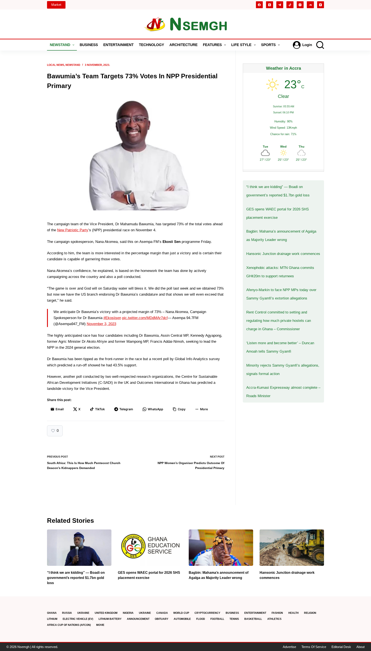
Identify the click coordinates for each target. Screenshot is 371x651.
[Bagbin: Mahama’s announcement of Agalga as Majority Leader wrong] (221, 547)
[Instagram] (300, 4)
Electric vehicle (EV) (78, 618)
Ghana (52, 612)
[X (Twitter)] (269, 4)
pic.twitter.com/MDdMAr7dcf (145, 318)
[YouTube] (320, 4)
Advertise (289, 647)
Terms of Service (313, 647)
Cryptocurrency (207, 612)
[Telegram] (279, 4)
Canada (162, 612)
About (360, 647)
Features (212, 45)
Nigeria (128, 612)
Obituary (161, 618)
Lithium (52, 618)
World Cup (181, 612)
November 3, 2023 (101, 324)
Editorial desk (341, 647)
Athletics (274, 618)
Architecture (183, 45)
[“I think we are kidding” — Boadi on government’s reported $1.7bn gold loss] (79, 547)
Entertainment (118, 45)
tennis (234, 618)
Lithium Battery (110, 618)
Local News (55, 64)
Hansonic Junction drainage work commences (283, 254)
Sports (268, 45)
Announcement (138, 618)
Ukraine (83, 612)
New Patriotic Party (72, 230)
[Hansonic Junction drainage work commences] (292, 547)
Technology (151, 45)
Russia (67, 612)
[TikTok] (289, 4)
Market (56, 4)
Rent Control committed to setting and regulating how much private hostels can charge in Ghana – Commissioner (278, 320)
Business (89, 45)
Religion (310, 612)
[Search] (320, 45)
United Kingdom (106, 612)
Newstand (60, 45)
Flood (200, 618)
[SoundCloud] (310, 4)
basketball (253, 618)
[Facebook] (259, 4)
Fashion (277, 612)
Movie (100, 624)
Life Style (241, 45)
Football (217, 618)
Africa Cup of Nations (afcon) (69, 624)
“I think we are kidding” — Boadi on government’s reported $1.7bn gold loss (76, 578)
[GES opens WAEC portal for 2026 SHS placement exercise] (150, 547)
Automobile (182, 618)
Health (293, 612)
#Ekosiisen (112, 318)
